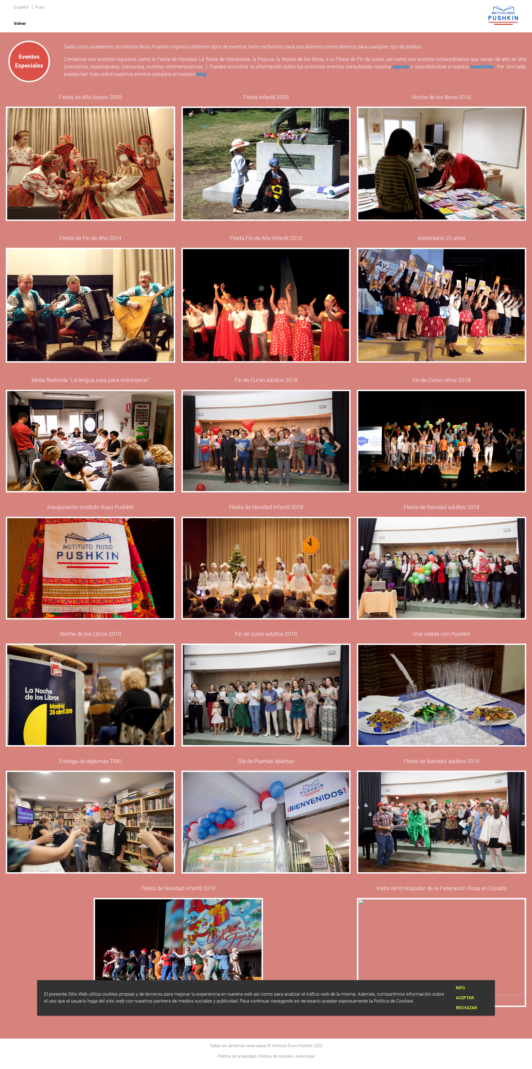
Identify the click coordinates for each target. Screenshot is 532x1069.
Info (460, 987)
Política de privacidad (237, 1056)
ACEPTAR (465, 997)
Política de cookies (275, 1056)
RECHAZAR (466, 1007)
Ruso (40, 7)
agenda (400, 66)
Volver (20, 23)
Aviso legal (304, 1056)
